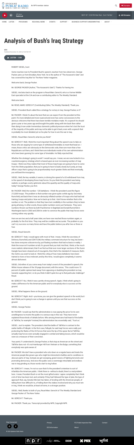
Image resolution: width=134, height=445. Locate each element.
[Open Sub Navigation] (16, 22)
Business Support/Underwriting (86, 22)
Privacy (49, 423)
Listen (11, 22)
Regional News (38, 22)
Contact (104, 423)
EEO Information (52, 427)
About (107, 22)
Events (52, 22)
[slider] (14, 15)
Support (63, 22)
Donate (126, 5)
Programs (23, 22)
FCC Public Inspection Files (83, 423)
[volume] (11, 15)
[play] (4, 15)
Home (4, 22)
